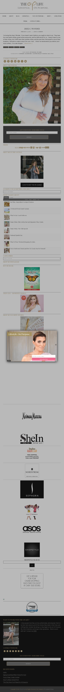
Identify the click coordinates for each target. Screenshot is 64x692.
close (9, 360)
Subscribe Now (44, 359)
